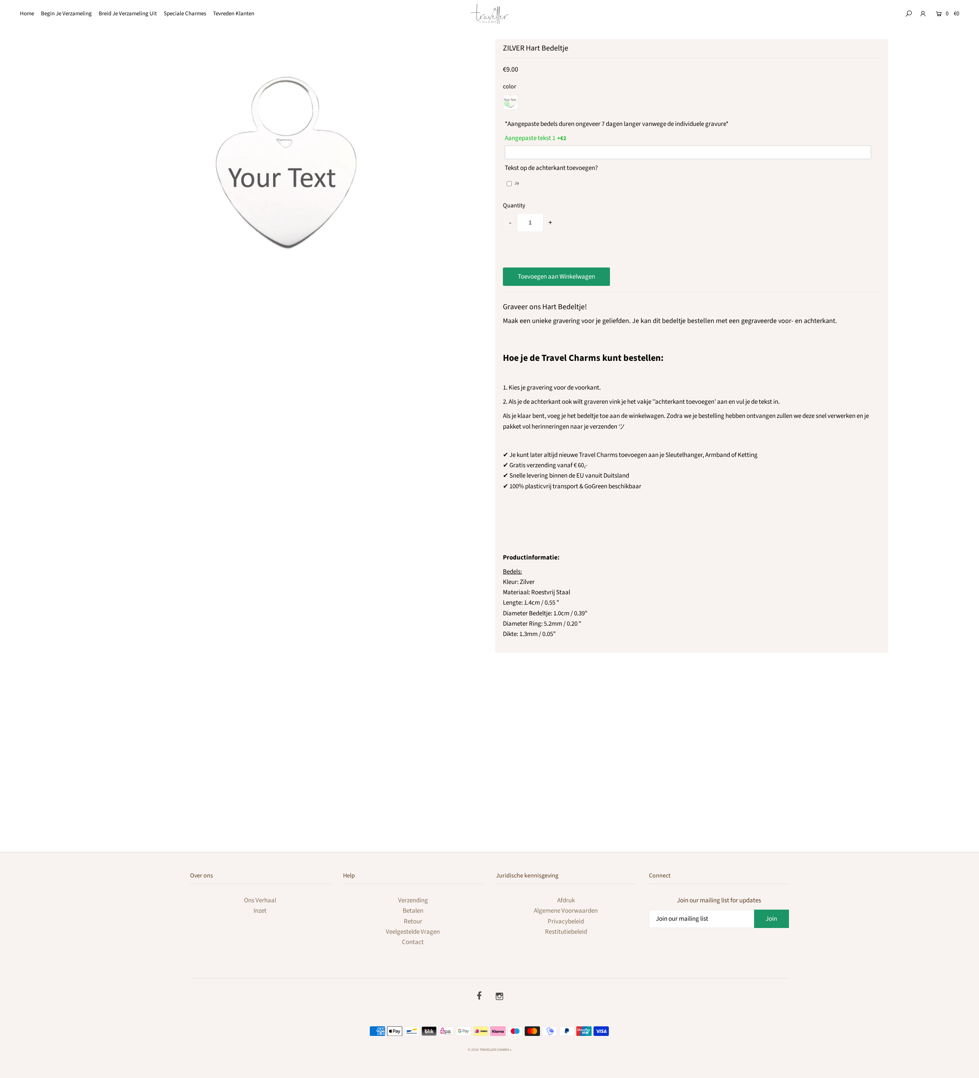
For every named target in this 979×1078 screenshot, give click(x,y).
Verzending (413, 900)
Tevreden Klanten (233, 14)
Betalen (413, 910)
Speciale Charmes (185, 14)
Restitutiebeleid (566, 931)
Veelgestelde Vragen (413, 931)
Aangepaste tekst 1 (530, 138)
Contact (413, 942)
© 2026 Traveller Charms (488, 1049)
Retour (413, 921)
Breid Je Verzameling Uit (128, 14)
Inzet (260, 910)
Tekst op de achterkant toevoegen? (551, 168)
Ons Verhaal (260, 900)
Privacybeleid (566, 921)
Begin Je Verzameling (66, 14)
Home (27, 14)
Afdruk (566, 900)
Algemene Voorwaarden (566, 910)
